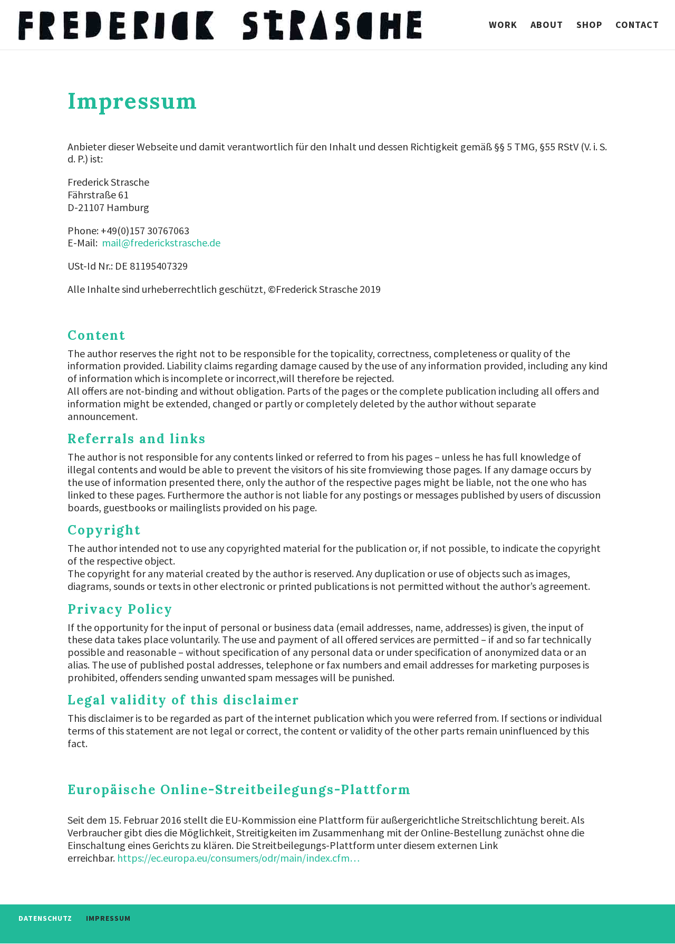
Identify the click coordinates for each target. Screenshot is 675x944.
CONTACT (637, 26)
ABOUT (547, 26)
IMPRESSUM (108, 918)
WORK (503, 26)
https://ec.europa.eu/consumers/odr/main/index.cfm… (238, 857)
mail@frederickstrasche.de (161, 242)
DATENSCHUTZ (45, 918)
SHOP (589, 26)
